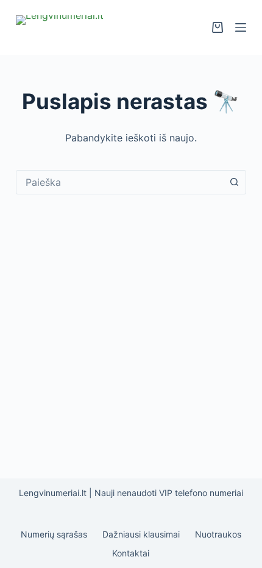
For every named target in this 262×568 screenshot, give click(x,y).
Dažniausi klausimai (141, 534)
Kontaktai (130, 553)
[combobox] (119, 182)
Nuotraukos (218, 534)
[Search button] (234, 182)
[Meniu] (240, 27)
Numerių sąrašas (54, 534)
